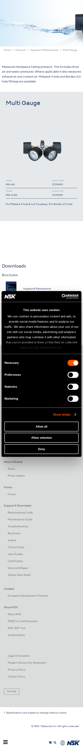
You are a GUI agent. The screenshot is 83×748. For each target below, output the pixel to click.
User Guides (15, 554)
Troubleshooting (18, 526)
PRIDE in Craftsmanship (22, 621)
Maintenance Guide (20, 519)
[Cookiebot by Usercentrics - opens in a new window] (62, 296)
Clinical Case (16, 547)
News (11, 469)
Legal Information (19, 656)
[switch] (73, 375)
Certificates (15, 561)
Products (20, 50)
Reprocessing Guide (20, 513)
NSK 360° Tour (17, 628)
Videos (12, 540)
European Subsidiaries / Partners (28, 596)
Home (7, 50)
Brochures (14, 533)
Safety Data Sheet (19, 575)
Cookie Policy (16, 677)
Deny (41, 449)
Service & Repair (18, 568)
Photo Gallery (16, 476)
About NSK (14, 614)
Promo (12, 494)
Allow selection (41, 437)
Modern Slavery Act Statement (27, 663)
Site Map (11, 691)
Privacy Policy (17, 670)
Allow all (41, 426)
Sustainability (16, 635)
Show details (62, 414)
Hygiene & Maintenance (44, 50)
